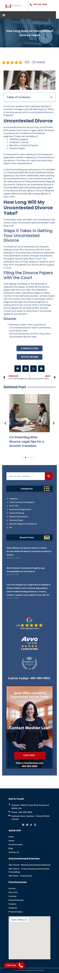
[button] (3, 15)
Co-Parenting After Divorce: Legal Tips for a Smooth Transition (26, 441)
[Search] (49, 476)
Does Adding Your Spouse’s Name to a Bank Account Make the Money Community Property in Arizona (28, 551)
